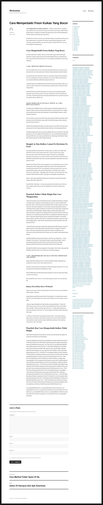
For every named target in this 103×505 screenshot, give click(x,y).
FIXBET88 (75, 132)
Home (84, 11)
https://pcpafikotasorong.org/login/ (79, 337)
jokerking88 (75, 306)
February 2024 (76, 37)
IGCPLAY (86, 169)
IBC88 (79, 163)
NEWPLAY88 (75, 199)
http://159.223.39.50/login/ (78, 324)
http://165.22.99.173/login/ (78, 318)
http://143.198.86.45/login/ (78, 316)
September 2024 (77, 26)
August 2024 (76, 28)
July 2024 (75, 29)
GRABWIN (89, 151)
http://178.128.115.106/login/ (78, 322)
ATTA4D (84, 75)
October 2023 (76, 42)
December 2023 (77, 39)
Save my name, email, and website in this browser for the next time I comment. (26, 457)
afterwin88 (79, 300)
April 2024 (76, 34)
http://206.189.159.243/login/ (78, 321)
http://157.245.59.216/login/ (78, 315)
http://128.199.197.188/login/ (78, 356)
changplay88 (75, 293)
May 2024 (76, 32)
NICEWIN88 (85, 203)
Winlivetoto (14, 10)
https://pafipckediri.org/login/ (78, 336)
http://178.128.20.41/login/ (78, 355)
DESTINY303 (86, 111)
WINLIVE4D (89, 275)
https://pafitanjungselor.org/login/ (79, 344)
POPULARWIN (75, 231)
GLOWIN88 (84, 147)
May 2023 (76, 50)
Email (11, 443)
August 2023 (76, 45)
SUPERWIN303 (75, 262)
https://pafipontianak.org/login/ (79, 349)
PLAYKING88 (75, 219)
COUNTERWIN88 (80, 95)
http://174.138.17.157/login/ (78, 319)
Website (11, 450)
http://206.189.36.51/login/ (78, 333)
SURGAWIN (87, 266)
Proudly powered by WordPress (21, 498)
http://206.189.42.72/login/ (78, 358)
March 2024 (76, 35)
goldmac (74, 296)
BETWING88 (89, 77)
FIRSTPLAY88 (80, 126)
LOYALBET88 (75, 181)
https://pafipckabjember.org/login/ (79, 347)
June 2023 (76, 48)
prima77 (79, 283)
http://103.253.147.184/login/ (78, 361)
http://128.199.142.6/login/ (78, 353)
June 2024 (76, 31)
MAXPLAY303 (75, 187)
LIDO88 (74, 178)
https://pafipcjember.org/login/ (78, 342)
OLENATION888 (76, 209)
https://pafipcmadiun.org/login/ (79, 343)
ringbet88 (74, 303)
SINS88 (86, 253)
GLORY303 (90, 142)
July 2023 (75, 47)
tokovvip (74, 284)
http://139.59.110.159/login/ (78, 364)
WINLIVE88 (90, 278)
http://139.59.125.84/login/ (78, 362)
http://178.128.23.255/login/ (78, 368)
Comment (12, 415)
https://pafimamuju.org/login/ (78, 334)
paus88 (74, 287)
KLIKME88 (90, 172)
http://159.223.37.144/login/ (78, 325)
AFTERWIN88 (75, 67)
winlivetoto (11, 32)
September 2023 (77, 44)
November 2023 (77, 41)
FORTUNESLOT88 (89, 135)
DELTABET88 (82, 106)
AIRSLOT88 (80, 70)
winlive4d (74, 299)
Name (11, 436)
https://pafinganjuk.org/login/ (78, 350)
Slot (74, 60)
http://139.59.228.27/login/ (78, 327)
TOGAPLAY (89, 271)
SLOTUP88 (87, 256)
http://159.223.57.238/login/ (78, 367)
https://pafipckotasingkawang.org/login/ (80, 339)
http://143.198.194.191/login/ (78, 365)
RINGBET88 (86, 243)
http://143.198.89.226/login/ (78, 331)
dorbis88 (89, 306)
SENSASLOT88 (86, 247)
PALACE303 (88, 213)
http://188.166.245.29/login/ (78, 330)
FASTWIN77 (89, 122)
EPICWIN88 (85, 117)
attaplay (78, 302)
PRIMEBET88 (81, 237)
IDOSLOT (77, 166)
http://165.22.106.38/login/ (78, 328)
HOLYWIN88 (75, 157)
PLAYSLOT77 (86, 224)
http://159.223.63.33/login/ (78, 352)
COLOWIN (88, 88)
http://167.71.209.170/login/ (78, 359)
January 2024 (76, 38)
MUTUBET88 (87, 191)
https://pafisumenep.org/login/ (78, 340)
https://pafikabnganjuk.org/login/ (79, 346)
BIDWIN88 (85, 83)
